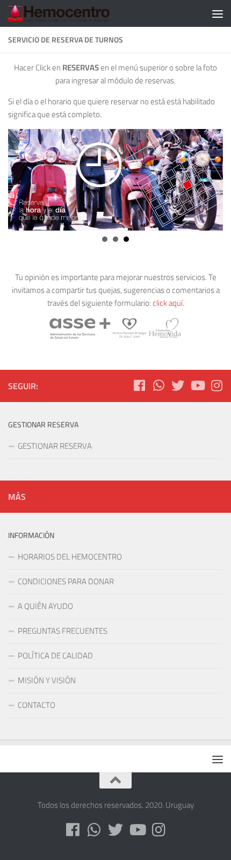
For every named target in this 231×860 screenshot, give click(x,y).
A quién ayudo (45, 606)
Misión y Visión (47, 680)
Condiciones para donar (66, 581)
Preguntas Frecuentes (62, 631)
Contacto (36, 705)
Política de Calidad (55, 655)
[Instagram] (216, 385)
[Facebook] (139, 385)
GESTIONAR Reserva (55, 446)
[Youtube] (197, 385)
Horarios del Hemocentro (70, 556)
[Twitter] (177, 385)
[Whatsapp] (158, 385)
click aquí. (168, 303)
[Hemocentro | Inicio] (76, 13)
